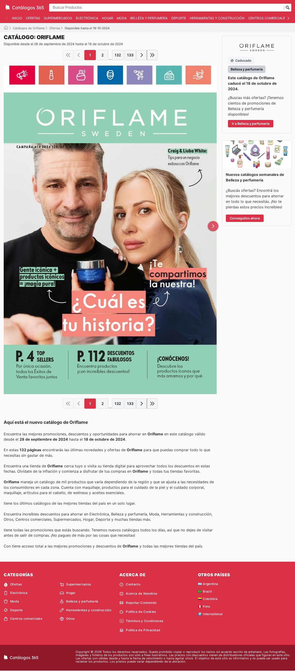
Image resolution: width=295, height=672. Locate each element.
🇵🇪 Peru (204, 606)
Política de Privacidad (143, 630)
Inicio (17, 18)
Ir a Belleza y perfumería (250, 123)
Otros (70, 618)
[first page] (68, 55)
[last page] (152, 55)
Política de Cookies (141, 612)
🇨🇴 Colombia (208, 599)
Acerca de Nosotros (141, 593)
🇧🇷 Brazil (205, 591)
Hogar (107, 18)
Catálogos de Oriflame (29, 28)
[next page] (141, 55)
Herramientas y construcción (217, 18)
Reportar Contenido (141, 603)
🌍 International (210, 614)
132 (118, 55)
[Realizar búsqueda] (287, 7)
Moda (122, 18)
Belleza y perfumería (149, 18)
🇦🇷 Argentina (208, 584)
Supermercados (58, 18)
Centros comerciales (267, 18)
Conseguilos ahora (245, 218)
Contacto (133, 584)
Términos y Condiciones (144, 621)
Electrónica (87, 18)
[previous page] (78, 55)
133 (130, 55)
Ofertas (33, 18)
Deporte (178, 18)
